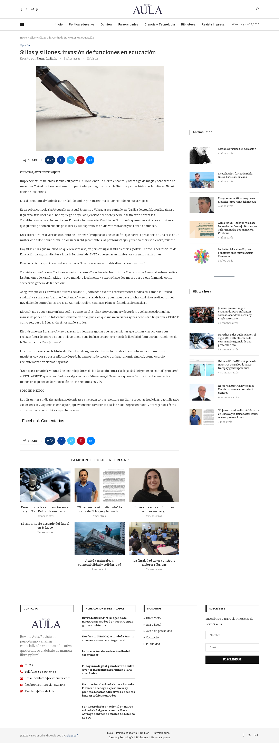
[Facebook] (21, 9)
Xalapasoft (71, 735)
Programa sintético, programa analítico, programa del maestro (237, 200)
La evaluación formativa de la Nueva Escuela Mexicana (235, 175)
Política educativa (81, 24)
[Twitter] (27, 9)
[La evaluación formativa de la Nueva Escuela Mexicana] (202, 180)
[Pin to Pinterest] (80, 160)
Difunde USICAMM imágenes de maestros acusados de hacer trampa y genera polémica (237, 365)
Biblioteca (188, 24)
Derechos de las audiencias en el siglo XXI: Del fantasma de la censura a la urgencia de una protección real (237, 339)
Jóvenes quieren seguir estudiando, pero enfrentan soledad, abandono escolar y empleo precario (235, 313)
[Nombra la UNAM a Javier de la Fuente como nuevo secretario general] (202, 392)
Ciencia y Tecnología (159, 24)
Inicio (59, 24)
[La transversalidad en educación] (202, 155)
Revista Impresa (213, 24)
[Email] (32, 9)
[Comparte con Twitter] (71, 160)
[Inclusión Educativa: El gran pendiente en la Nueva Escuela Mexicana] (202, 256)
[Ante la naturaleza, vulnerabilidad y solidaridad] (100, 538)
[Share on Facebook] (61, 160)
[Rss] (37, 9)
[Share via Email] (90, 160)
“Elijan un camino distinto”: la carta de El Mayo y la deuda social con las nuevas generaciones (238, 414)
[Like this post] (51, 160)
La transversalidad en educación (237, 149)
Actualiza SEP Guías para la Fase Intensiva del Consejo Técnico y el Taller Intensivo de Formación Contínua (237, 228)
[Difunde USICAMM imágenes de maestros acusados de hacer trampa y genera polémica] (202, 368)
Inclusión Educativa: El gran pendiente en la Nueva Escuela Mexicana (235, 253)
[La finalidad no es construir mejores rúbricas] (154, 538)
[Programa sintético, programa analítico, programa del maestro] (202, 205)
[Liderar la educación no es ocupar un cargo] (154, 485)
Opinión (106, 24)
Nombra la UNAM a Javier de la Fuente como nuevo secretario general (236, 389)
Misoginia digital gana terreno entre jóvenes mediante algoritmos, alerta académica (108, 670)
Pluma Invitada (47, 58)
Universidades (128, 24)
